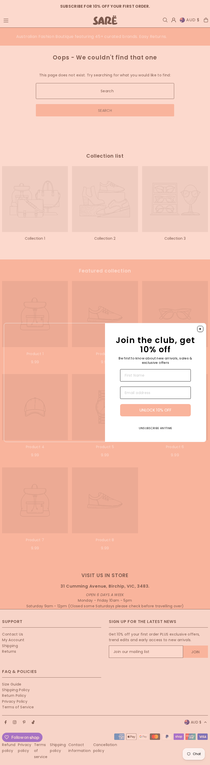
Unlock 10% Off (155, 419)
